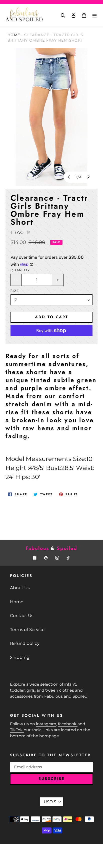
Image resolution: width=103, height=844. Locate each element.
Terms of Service (27, 629)
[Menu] (94, 15)
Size (14, 291)
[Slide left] (69, 177)
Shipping (20, 657)
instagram (46, 723)
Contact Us (21, 615)
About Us (20, 587)
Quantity (20, 270)
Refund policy (25, 643)
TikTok (17, 730)
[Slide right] (88, 177)
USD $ (50, 801)
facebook (68, 723)
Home (14, 35)
